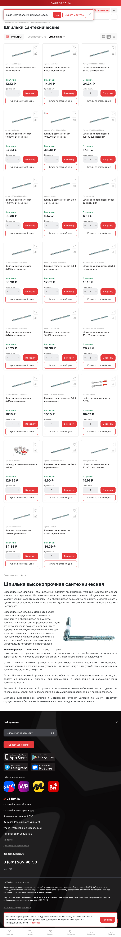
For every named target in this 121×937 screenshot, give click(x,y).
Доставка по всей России (16, 845)
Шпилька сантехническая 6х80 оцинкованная (21, 69)
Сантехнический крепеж (21, 22)
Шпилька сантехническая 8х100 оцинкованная (18, 399)
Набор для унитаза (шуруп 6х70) (96, 399)
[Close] (90, 13)
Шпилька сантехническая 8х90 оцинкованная (60, 267)
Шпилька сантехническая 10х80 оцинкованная (18, 532)
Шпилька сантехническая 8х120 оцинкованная (99, 267)
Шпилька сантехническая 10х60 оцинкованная (96, 466)
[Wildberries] (24, 786)
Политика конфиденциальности (17, 907)
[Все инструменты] (53, 786)
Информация (11, 722)
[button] (14, 37)
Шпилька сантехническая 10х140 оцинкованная (18, 201)
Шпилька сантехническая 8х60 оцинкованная (60, 466)
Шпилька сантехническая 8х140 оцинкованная (18, 333)
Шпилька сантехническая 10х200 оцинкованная (57, 135)
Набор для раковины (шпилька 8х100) (21, 466)
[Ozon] (9, 786)
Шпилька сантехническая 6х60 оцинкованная (99, 201)
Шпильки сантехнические (40, 22)
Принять (107, 919)
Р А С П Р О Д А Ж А (60, 3)
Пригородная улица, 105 (18, 833)
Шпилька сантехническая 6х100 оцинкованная (57, 69)
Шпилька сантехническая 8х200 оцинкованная (96, 69)
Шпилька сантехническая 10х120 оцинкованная (96, 333)
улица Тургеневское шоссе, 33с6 (23, 827)
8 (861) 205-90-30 (20, 862)
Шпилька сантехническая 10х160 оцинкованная (18, 135)
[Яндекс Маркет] (38, 786)
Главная (7, 22)
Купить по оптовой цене (22, 101)
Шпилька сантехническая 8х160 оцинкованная (18, 267)
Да (57, 14)
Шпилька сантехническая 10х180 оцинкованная (57, 333)
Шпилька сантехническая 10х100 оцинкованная (96, 135)
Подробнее (34, 922)
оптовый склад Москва (17, 804)
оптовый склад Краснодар (19, 810)
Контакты (8, 839)
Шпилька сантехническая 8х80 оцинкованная (60, 399)
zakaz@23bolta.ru (14, 853)
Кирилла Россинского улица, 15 (22, 821)
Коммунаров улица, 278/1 (18, 816)
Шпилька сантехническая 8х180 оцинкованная (57, 532)
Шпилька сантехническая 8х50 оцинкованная (60, 201)
